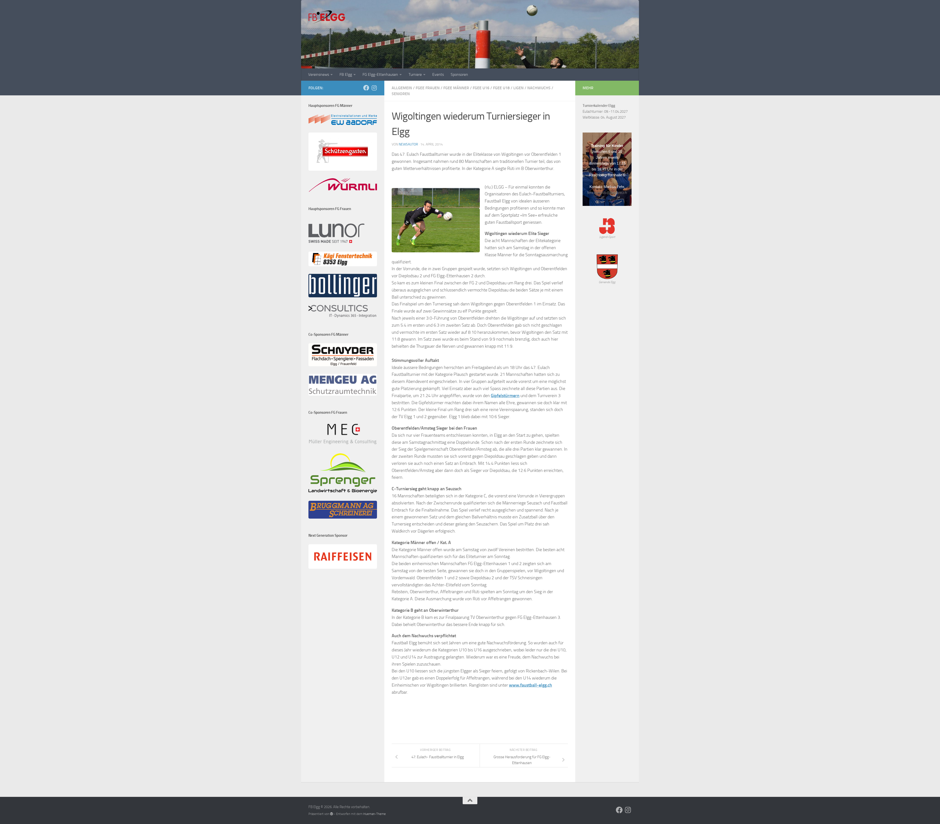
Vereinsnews (318, 74)
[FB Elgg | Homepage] (326, 17)
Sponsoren (459, 74)
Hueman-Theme (374, 814)
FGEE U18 (501, 88)
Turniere (415, 74)
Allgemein (402, 88)
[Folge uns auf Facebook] (366, 88)
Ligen (518, 88)
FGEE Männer (456, 88)
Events (438, 74)
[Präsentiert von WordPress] (331, 813)
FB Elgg (346, 74)
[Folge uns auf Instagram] (374, 88)
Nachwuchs (539, 88)
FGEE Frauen (428, 88)
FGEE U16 (481, 88)
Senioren (401, 93)
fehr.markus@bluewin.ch (607, 192)
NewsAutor (408, 144)
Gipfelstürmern (505, 395)
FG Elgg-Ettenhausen (380, 74)
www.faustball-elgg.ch (530, 685)
